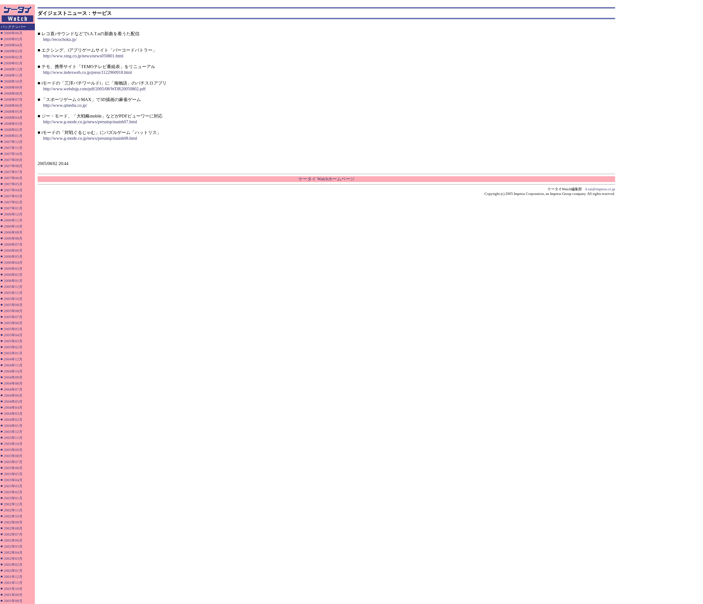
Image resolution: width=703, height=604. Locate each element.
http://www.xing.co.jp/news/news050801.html (83, 56)
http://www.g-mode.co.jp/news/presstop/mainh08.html (90, 138)
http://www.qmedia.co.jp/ (65, 105)
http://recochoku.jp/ (60, 39)
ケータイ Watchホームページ (327, 179)
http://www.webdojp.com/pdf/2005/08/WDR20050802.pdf (94, 88)
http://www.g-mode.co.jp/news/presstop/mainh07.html (90, 121)
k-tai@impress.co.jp (600, 189)
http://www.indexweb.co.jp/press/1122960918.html (87, 72)
